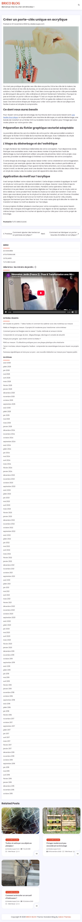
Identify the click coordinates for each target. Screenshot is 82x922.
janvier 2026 (7, 389)
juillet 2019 (6, 670)
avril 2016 (6, 775)
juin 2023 (6, 498)
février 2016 (7, 779)
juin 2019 (6, 674)
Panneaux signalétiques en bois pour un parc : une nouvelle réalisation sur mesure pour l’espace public (40, 352)
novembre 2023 (9, 479)
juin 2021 (6, 588)
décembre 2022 (9, 520)
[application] (41, 293)
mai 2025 (6, 419)
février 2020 (7, 644)
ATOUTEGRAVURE (9, 255)
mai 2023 (6, 501)
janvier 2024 (7, 471)
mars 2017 (6, 741)
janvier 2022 (7, 561)
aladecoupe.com (37, 24)
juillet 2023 (7, 494)
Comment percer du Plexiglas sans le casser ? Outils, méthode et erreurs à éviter (32, 331)
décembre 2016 (8, 752)
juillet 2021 (6, 584)
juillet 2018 (7, 707)
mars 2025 (7, 423)
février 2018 (7, 715)
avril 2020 (6, 636)
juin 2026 (6, 370)
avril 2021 (6, 595)
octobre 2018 (8, 696)
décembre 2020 (9, 606)
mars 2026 (7, 382)
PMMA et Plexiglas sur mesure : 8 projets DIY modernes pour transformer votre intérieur (34, 328)
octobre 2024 (8, 438)
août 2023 (7, 490)
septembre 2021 (9, 576)
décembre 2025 (9, 393)
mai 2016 (6, 771)
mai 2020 (6, 633)
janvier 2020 (7, 648)
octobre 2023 (8, 483)
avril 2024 (6, 460)
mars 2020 (7, 640)
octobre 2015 (8, 794)
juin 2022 (6, 543)
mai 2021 (6, 591)
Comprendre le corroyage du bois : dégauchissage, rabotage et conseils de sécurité (34, 335)
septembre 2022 (9, 531)
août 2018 (6, 704)
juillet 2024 (7, 449)
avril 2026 (6, 378)
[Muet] (73, 312)
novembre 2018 (8, 692)
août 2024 (7, 445)
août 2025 (7, 408)
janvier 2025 (7, 427)
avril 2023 (6, 505)
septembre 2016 (9, 764)
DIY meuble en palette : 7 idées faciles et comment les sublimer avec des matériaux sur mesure (38, 324)
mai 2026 (6, 374)
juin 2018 (6, 711)
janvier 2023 (7, 516)
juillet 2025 (7, 412)
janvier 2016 (7, 782)
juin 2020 (6, 629)
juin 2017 (6, 734)
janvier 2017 (7, 749)
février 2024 (7, 468)
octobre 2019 (8, 659)
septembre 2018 (9, 700)
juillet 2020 (7, 625)
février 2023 (7, 513)
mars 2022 (7, 554)
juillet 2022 (7, 539)
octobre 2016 (8, 760)
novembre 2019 (8, 655)
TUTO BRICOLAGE (19, 222)
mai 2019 (6, 677)
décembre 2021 (8, 565)
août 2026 (7, 363)
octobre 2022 (8, 528)
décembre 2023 (9, 475)
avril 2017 (6, 737)
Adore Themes (64, 917)
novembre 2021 (8, 569)
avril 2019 (6, 681)
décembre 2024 (9, 430)
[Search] (78, 4)
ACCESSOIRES (8, 251)
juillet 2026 (7, 367)
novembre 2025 (9, 397)
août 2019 (6, 666)
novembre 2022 (9, 524)
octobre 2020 (8, 614)
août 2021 (6, 580)
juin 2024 (6, 453)
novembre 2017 (8, 719)
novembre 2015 (8, 790)
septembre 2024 (9, 442)
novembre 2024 (9, 434)
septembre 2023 (9, 486)
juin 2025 (6, 415)
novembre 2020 (9, 610)
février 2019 (7, 685)
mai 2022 (6, 546)
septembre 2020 (9, 618)
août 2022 (7, 535)
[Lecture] (6, 312)
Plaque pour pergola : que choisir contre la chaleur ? (22, 339)
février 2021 (7, 603)
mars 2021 (6, 599)
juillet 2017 (6, 730)
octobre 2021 (8, 573)
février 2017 (7, 745)
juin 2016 (6, 767)
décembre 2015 (8, 786)
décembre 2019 (8, 651)
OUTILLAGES (7, 258)
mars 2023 (7, 509)
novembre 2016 (8, 756)
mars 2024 (7, 464)
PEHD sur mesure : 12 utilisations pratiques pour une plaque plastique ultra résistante (33, 343)
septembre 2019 (9, 663)
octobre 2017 (8, 722)
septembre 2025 (9, 404)
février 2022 (7, 558)
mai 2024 (6, 456)
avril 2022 (6, 550)
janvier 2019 (7, 689)
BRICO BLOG (11, 3)
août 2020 (7, 621)
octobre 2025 (8, 400)
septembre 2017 (9, 726)
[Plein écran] (76, 312)
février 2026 (7, 385)
